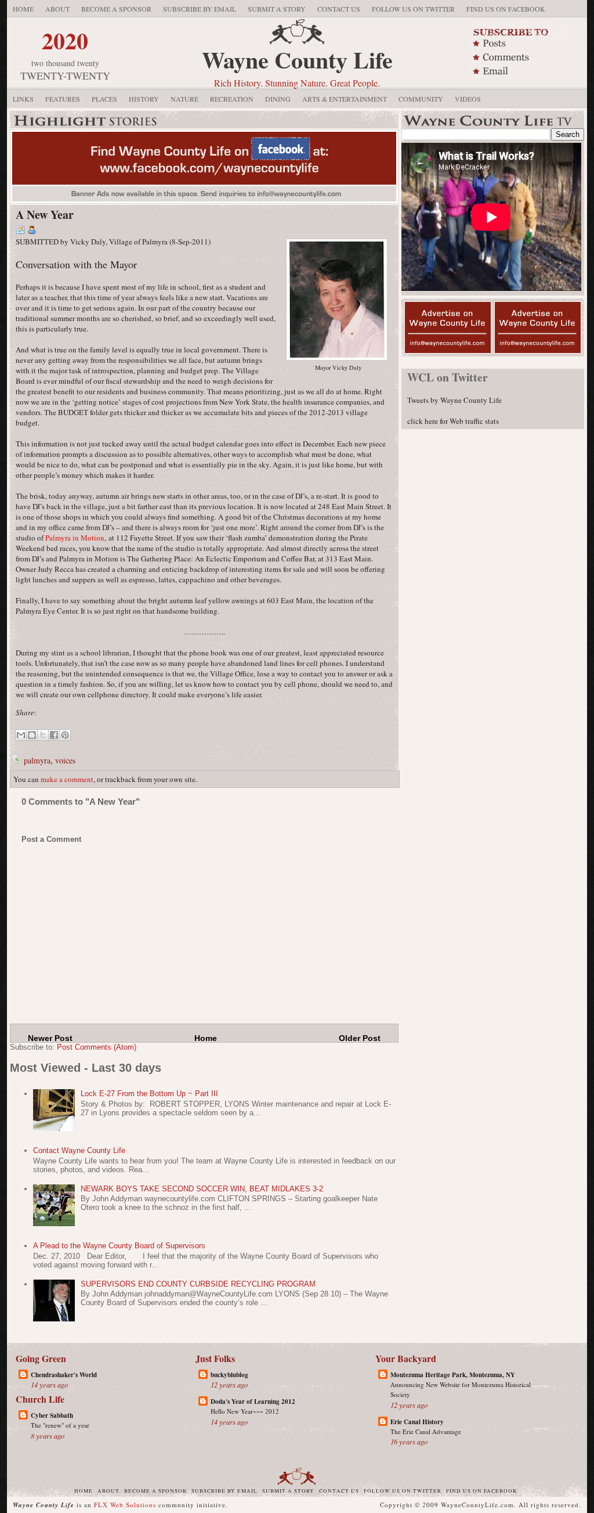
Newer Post (50, 1038)
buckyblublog (229, 1374)
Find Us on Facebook (505, 8)
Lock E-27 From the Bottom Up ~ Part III (149, 1093)
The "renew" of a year (60, 1425)
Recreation (231, 98)
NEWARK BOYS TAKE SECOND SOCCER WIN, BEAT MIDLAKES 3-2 (202, 1188)
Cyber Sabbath (52, 1415)
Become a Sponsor (116, 8)
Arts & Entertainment (344, 98)
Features (62, 98)
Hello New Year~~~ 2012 (245, 1411)
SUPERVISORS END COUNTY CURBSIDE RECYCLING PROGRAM (198, 1284)
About (57, 8)
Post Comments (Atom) (96, 1047)
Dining (278, 98)
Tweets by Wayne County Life (454, 400)
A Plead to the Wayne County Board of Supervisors (119, 1245)
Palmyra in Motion (74, 537)
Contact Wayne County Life (79, 1150)
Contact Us (338, 8)
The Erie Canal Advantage (425, 1431)
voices (65, 760)
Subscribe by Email (199, 8)
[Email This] (21, 735)
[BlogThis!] (32, 735)
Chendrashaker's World (64, 1374)
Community (421, 98)
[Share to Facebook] (54, 735)
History (144, 98)
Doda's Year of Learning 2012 (253, 1401)
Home (23, 8)
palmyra (37, 760)
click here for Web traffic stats (453, 421)
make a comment (67, 779)
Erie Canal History (417, 1421)
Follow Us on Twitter (413, 8)
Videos (468, 98)
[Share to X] (43, 735)
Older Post (360, 1038)
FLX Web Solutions (125, 1504)
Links (23, 98)
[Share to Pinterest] (65, 735)
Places (104, 98)
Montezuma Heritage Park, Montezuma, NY (452, 1374)
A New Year (45, 214)
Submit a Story (277, 8)
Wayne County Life (297, 59)
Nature (184, 98)
